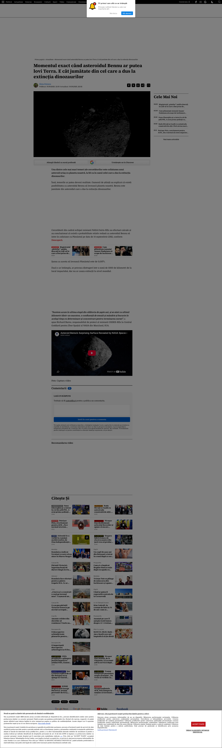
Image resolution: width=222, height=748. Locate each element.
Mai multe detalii (44, 723)
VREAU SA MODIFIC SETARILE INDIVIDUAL (197, 731)
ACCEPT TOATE (198, 724)
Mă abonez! (127, 13)
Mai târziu (113, 13)
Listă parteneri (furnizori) (107, 730)
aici (61, 736)
